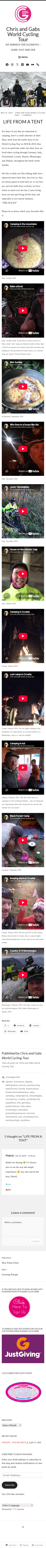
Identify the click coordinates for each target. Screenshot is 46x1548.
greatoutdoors (13, 1106)
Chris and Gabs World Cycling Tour (23, 34)
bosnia (22, 1088)
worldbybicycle (30, 1116)
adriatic (9, 1081)
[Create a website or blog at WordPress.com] (23, 1527)
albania (28, 1081)
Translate (20, 1509)
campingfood (21, 1095)
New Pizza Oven (10, 1260)
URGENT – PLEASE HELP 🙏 (15, 1442)
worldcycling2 (12, 1120)
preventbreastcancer (16, 1113)
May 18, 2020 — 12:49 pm (25, 1156)
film (19, 1102)
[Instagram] (13, 65)
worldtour (25, 1120)
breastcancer (32, 1088)
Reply (8, 1190)
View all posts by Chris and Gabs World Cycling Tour (21, 1065)
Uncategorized (13, 1077)
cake (32, 1092)
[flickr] (33, 65)
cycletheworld (33, 1099)
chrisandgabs (35, 1095)
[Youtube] (28, 65)
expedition (11, 1102)
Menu (25, 57)
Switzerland (11, 1116)
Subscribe (9, 1485)
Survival (30, 1113)
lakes (28, 1106)
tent (20, 1116)
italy (23, 1106)
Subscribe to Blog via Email (17, 1454)
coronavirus (11, 1099)
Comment (35, 1241)
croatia (21, 1099)
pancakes (23, 1109)
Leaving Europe (10, 1272)
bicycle (22, 1085)
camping (10, 1095)
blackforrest (11, 1088)
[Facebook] (7, 65)
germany (26, 1102)
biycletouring (33, 1085)
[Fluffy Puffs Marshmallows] (38, 65)
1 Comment (26, 115)
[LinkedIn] (23, 65)
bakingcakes (12, 1085)
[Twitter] (18, 65)
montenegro (11, 1109)
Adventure (19, 1081)
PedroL (10, 1155)
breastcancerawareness (17, 1092)
